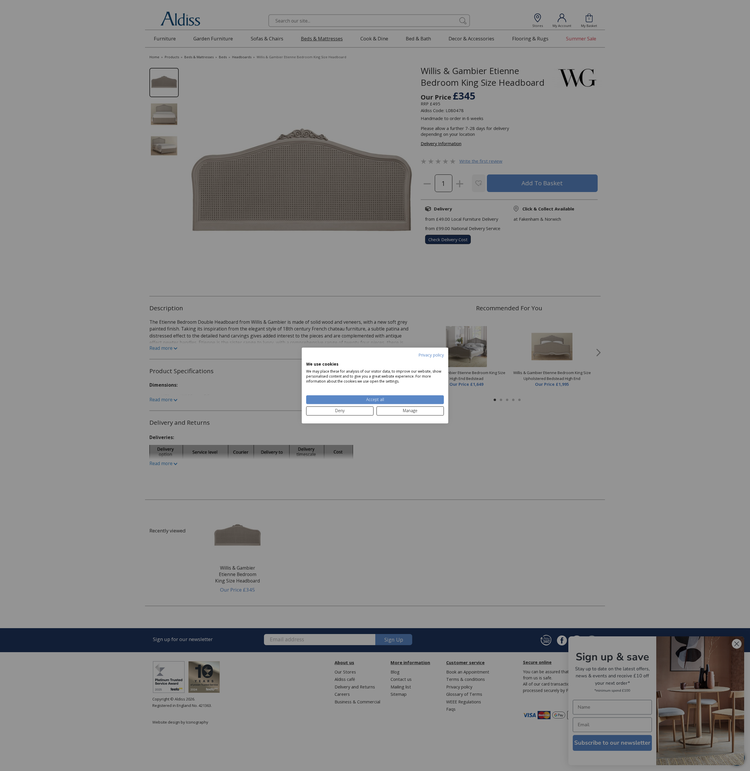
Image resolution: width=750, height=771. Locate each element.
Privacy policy (431, 355)
